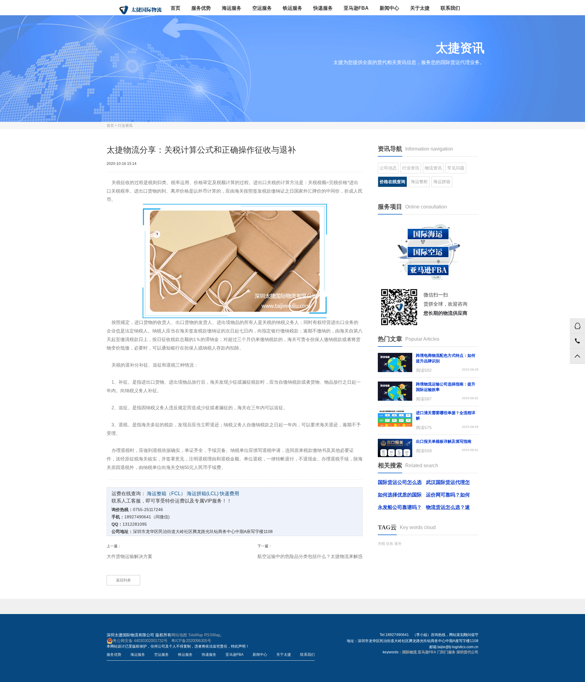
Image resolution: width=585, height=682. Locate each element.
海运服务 (231, 8)
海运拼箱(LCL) (202, 493)
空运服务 (262, 8)
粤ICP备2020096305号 (191, 640)
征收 (389, 544)
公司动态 (388, 167)
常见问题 (455, 167)
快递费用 (229, 493)
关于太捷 (420, 8)
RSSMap (212, 635)
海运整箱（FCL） (166, 493)
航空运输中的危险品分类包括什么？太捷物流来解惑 (310, 556)
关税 (381, 544)
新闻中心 (389, 8)
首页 (175, 8)
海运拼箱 (441, 181)
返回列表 (123, 580)
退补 (398, 544)
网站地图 (179, 635)
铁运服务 (292, 8)
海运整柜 (419, 181)
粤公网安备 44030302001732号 (140, 640)
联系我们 (450, 8)
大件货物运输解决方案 (129, 556)
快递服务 (323, 8)
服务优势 (201, 8)
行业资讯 (125, 125)
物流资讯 (433, 167)
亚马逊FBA (356, 8)
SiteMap (195, 635)
